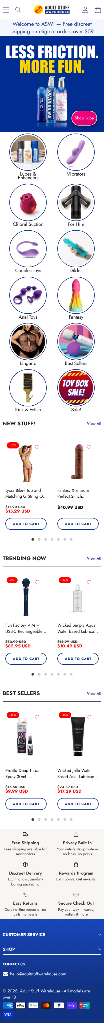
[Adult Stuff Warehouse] (51, 9)
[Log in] (85, 10)
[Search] (19, 10)
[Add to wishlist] (37, 447)
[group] (28, 157)
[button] (98, 10)
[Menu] (6, 10)
